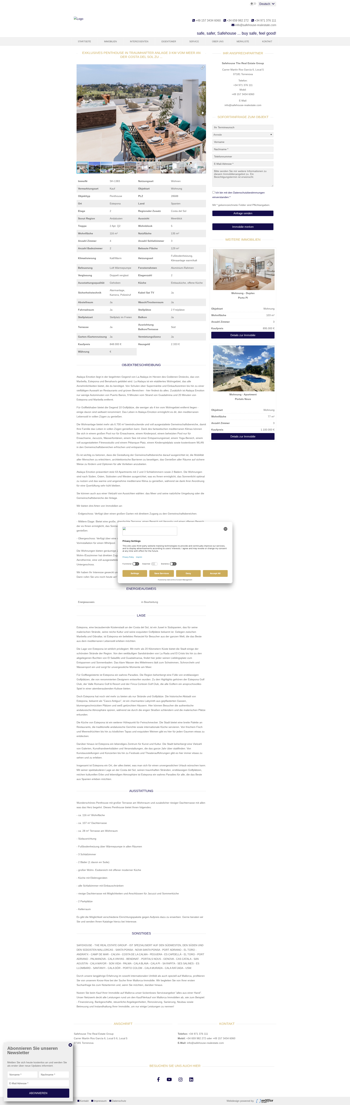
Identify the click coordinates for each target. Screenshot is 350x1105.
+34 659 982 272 (237, 20)
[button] (203, 68)
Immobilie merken (243, 226)
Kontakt (267, 41)
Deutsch (264, 3)
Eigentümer (169, 41)
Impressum (100, 1100)
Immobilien (110, 41)
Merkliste (243, 41)
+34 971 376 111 (265, 20)
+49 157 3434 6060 (208, 20)
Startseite (84, 41)
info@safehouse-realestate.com (255, 25)
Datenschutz (119, 1100)
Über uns (217, 41)
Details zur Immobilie (242, 335)
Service (194, 41)
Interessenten (139, 41)
